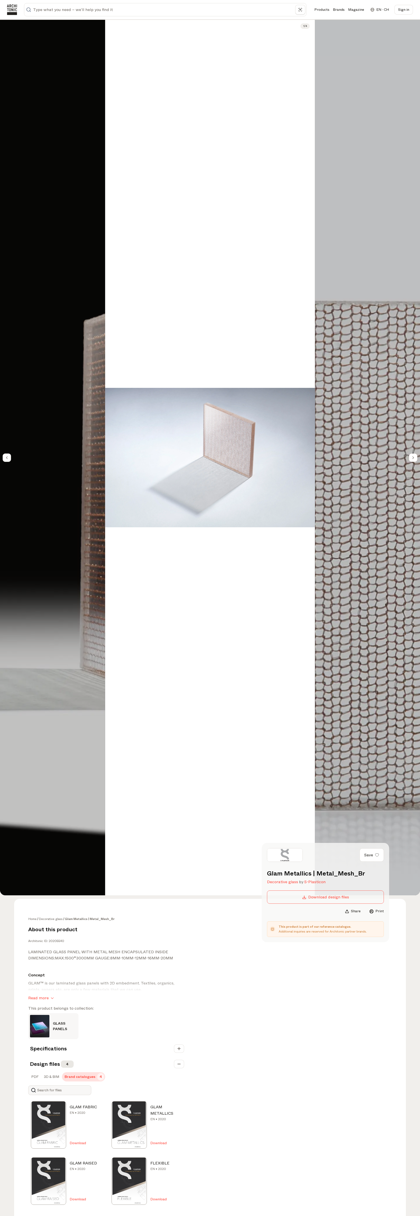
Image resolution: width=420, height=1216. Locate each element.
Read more (38, 998)
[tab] (34, 1076)
